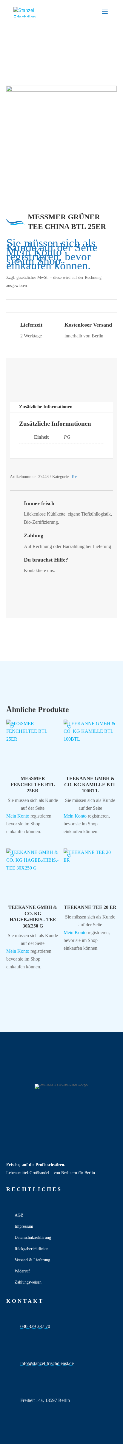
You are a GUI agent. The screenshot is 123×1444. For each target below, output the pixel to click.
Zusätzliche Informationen (46, 406)
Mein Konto (34, 252)
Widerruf (22, 1271)
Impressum (24, 1226)
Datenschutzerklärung (33, 1237)
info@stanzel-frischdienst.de (47, 1363)
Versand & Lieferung (32, 1260)
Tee (74, 476)
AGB (19, 1215)
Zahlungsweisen (28, 1282)
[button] (12, 726)
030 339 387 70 (35, 1326)
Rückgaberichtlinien (31, 1249)
